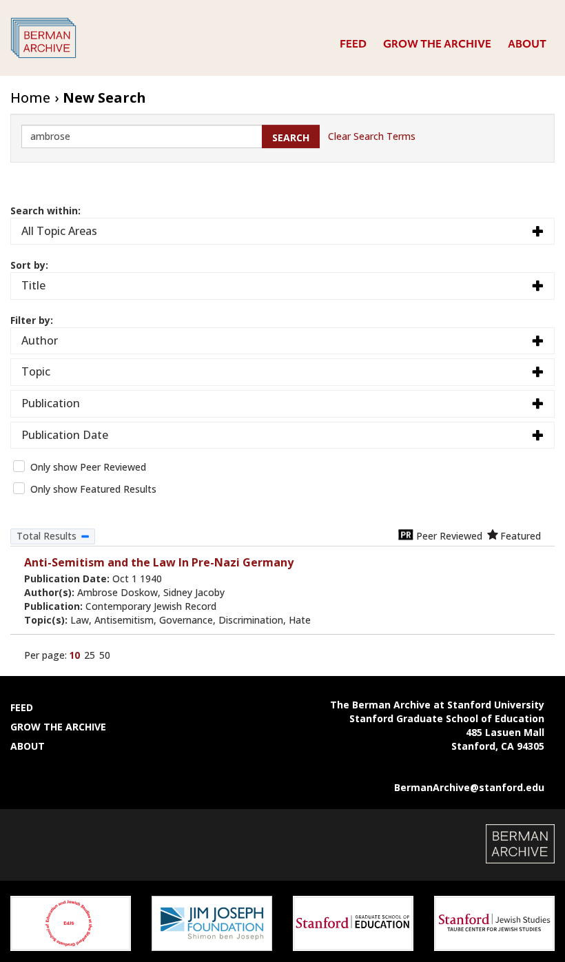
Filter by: (31, 320)
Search (290, 137)
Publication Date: (93, 578)
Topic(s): (167, 619)
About (527, 44)
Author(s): (124, 592)
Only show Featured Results (93, 488)
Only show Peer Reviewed (88, 466)
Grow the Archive (437, 44)
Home (30, 97)
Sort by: (29, 265)
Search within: (45, 210)
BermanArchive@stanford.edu (469, 787)
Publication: (120, 606)
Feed (353, 44)
